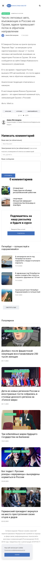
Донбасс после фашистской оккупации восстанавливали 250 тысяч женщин (19, 354)
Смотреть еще (11, 307)
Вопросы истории (26, 331)
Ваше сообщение (7, 159)
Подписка (21, 233)
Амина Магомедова (11, 35)
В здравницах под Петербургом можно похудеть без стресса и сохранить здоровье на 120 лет (27, 275)
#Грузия (19, 111)
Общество (5, 13)
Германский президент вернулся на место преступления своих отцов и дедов (19, 514)
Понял (17, 554)
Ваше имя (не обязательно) (11, 140)
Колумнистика (10, 414)
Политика (16, 451)
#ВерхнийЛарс (33, 111)
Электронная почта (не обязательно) (15, 148)
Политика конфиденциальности (14, 550)
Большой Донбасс (11, 331)
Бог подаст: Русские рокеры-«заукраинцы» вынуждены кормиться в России (20, 474)
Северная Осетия (17, 13)
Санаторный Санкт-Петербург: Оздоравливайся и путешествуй (27, 291)
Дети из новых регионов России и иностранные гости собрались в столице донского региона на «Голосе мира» (20, 395)
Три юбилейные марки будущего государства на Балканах (19, 435)
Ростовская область (12, 371)
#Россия (8, 111)
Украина (8, 451)
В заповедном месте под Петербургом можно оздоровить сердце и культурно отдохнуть (27, 260)
